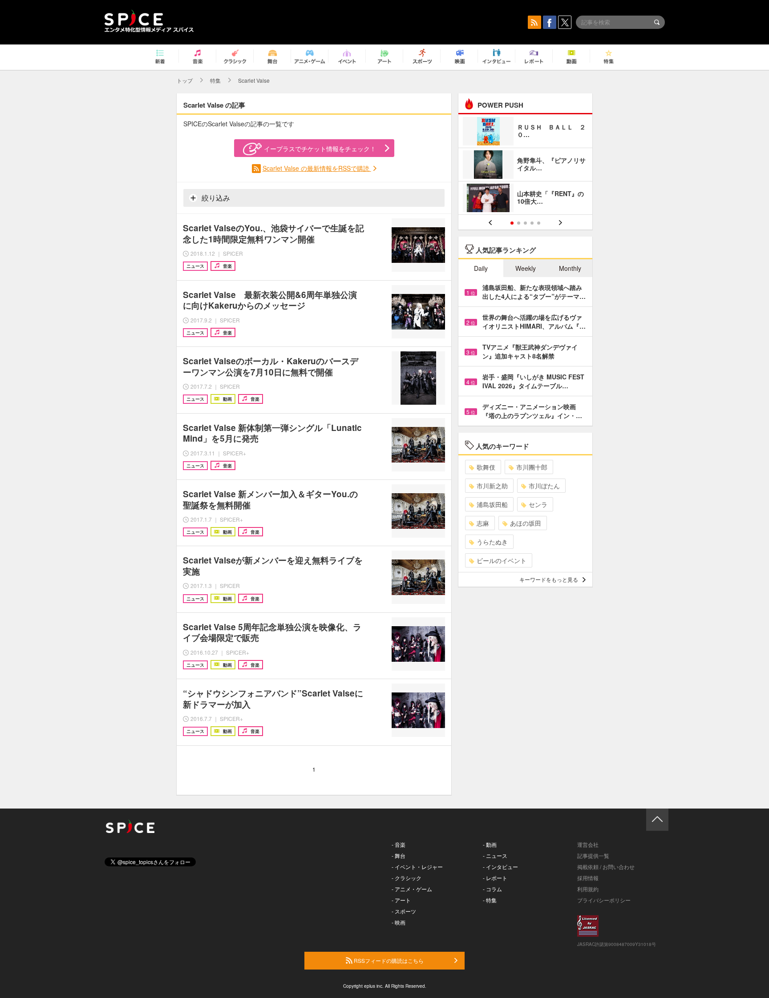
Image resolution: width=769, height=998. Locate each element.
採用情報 (588, 877)
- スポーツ (404, 911)
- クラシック (406, 877)
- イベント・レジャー (417, 866)
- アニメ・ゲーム (412, 889)
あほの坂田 (525, 523)
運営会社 (588, 844)
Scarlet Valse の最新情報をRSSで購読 (317, 168)
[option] (525, 165)
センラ (538, 504)
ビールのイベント (501, 560)
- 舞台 (398, 855)
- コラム (492, 889)
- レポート (495, 877)
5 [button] (538, 223)
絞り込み (215, 198)
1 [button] (512, 223)
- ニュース (495, 855)
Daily (481, 268)
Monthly (570, 268)
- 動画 (490, 844)
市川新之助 (492, 485)
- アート (401, 900)
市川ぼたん (544, 485)
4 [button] (532, 223)
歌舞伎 (486, 467)
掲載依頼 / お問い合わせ (606, 866)
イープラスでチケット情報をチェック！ (320, 148)
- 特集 (490, 900)
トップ (185, 80)
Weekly (525, 268)
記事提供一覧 (593, 855)
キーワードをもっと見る (548, 579)
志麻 (483, 523)
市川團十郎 (531, 467)
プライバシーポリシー (604, 900)
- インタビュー (500, 866)
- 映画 (398, 922)
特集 (215, 80)
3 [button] (525, 223)
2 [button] (518, 223)
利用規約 (588, 889)
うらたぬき (492, 541)
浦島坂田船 (492, 504)
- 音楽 (398, 844)
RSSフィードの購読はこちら (388, 960)
